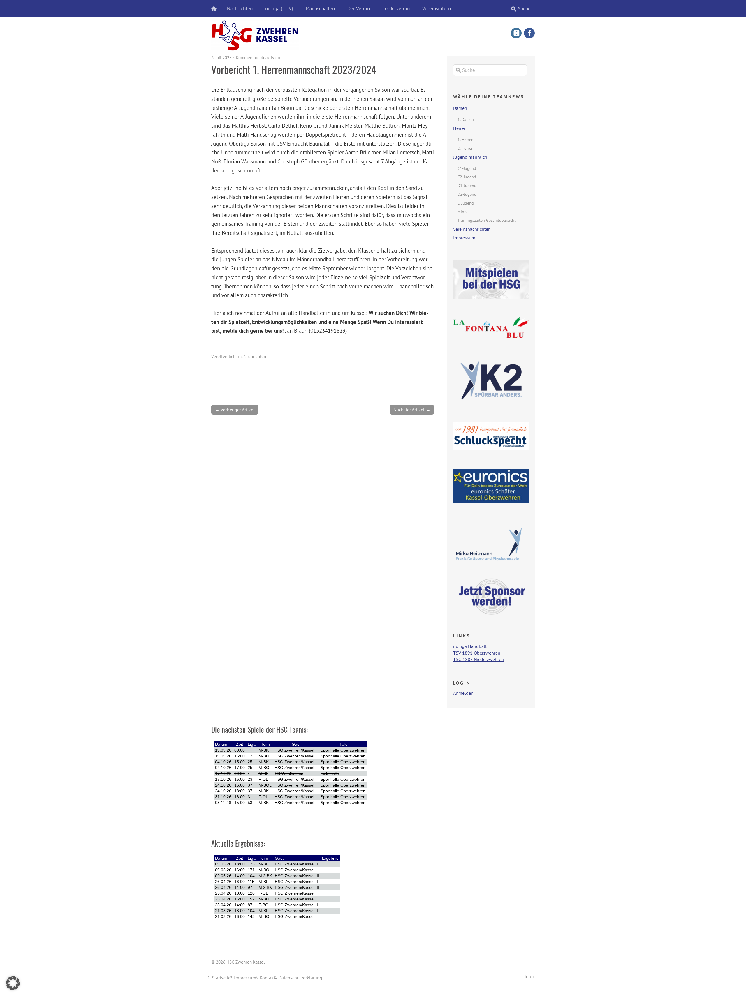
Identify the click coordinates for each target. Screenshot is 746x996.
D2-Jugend (467, 194)
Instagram (516, 33)
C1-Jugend (467, 168)
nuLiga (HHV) (279, 8)
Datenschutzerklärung (300, 977)
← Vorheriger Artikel (235, 409)
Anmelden (463, 693)
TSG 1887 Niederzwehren (478, 659)
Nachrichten (240, 8)
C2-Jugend (467, 176)
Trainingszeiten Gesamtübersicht (487, 220)
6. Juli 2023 (221, 57)
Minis (462, 211)
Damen (460, 108)
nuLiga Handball (470, 646)
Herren (460, 128)
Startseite (221, 977)
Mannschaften (320, 8)
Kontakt (267, 977)
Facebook (529, 33)
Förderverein (396, 8)
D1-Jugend (467, 185)
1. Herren (466, 139)
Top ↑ (529, 976)
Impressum (464, 238)
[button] (13, 983)
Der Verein (358, 8)
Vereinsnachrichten (472, 229)
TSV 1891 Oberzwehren (476, 653)
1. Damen (466, 119)
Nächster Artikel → (411, 409)
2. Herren (466, 148)
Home (217, 8)
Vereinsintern (436, 8)
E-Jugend (466, 203)
